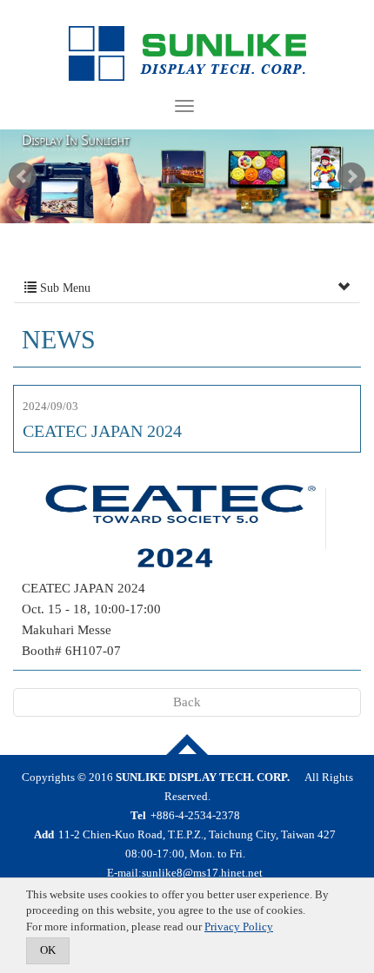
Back (187, 702)
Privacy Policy (238, 926)
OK (48, 949)
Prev (23, 176)
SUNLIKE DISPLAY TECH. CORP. (187, 54)
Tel (138, 815)
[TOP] (187, 744)
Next (351, 176)
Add (44, 834)
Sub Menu (63, 288)
